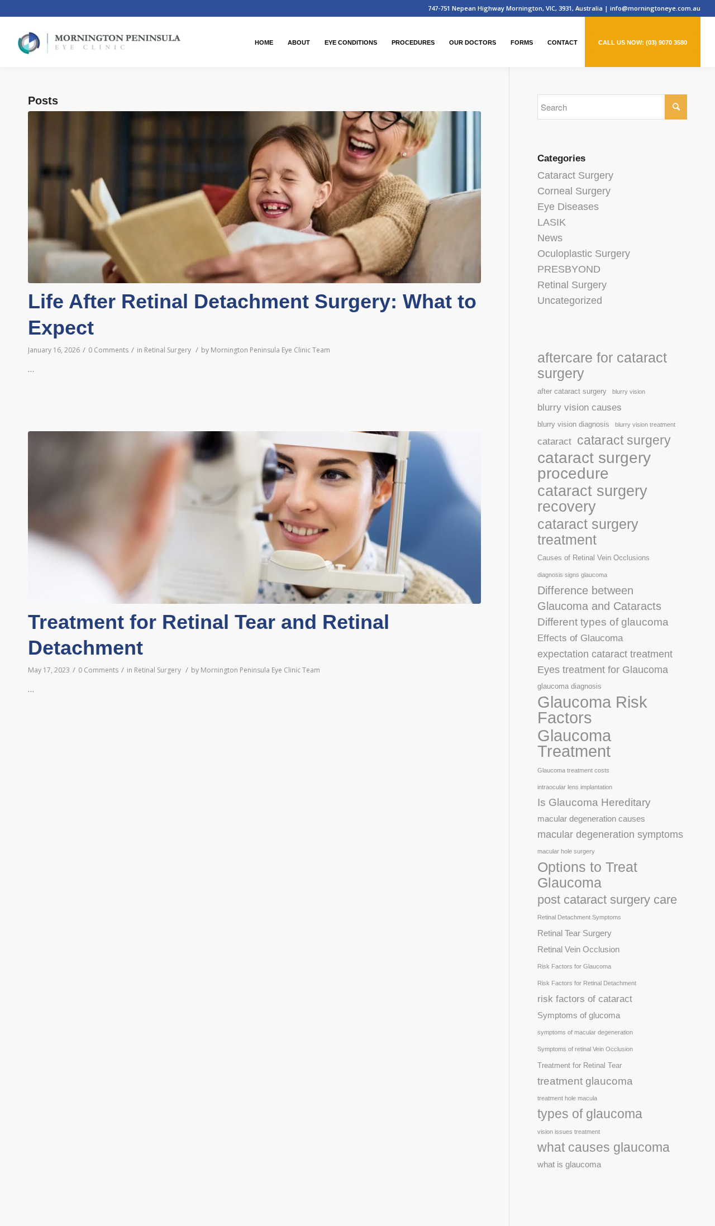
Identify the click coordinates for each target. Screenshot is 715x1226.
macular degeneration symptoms (610, 834)
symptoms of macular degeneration (585, 1032)
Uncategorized (569, 300)
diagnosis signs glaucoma (572, 574)
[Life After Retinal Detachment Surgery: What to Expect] (254, 197)
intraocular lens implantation (574, 787)
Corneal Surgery (574, 191)
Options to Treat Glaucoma (587, 874)
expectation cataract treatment (605, 654)
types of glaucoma (589, 1113)
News (550, 238)
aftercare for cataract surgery (602, 365)
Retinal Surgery (167, 350)
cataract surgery (624, 440)
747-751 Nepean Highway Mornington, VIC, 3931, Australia (516, 8)
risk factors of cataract (584, 999)
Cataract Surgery (575, 175)
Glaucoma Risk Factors (592, 710)
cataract (554, 441)
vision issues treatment (568, 1131)
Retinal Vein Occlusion (578, 949)
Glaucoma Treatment (574, 743)
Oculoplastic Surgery (583, 253)
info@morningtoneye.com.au (655, 8)
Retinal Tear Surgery (574, 933)
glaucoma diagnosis (569, 686)
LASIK (551, 222)
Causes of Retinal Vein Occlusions (593, 558)
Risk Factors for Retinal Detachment (586, 983)
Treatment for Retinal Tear (579, 1065)
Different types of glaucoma (603, 622)
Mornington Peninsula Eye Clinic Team (270, 350)
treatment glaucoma (585, 1081)
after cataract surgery (572, 391)
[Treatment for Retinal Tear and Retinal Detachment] (254, 517)
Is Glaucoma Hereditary (594, 802)
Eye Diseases (568, 206)
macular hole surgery (566, 851)
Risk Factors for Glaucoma (574, 966)
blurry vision (628, 391)
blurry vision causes (579, 407)
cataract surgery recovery (592, 498)
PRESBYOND (568, 269)
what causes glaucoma (603, 1147)
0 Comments (108, 350)
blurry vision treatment (645, 424)
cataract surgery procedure (594, 465)
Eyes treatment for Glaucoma (602, 669)
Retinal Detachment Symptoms (579, 917)
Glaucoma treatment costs (573, 770)
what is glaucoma (569, 1164)
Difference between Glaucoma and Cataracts (599, 598)
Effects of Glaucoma (580, 638)
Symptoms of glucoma (578, 1015)
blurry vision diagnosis (573, 424)
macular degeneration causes (591, 818)
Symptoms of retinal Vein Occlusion (585, 1049)
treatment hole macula (567, 1098)
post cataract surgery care (607, 900)
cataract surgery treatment (587, 531)
